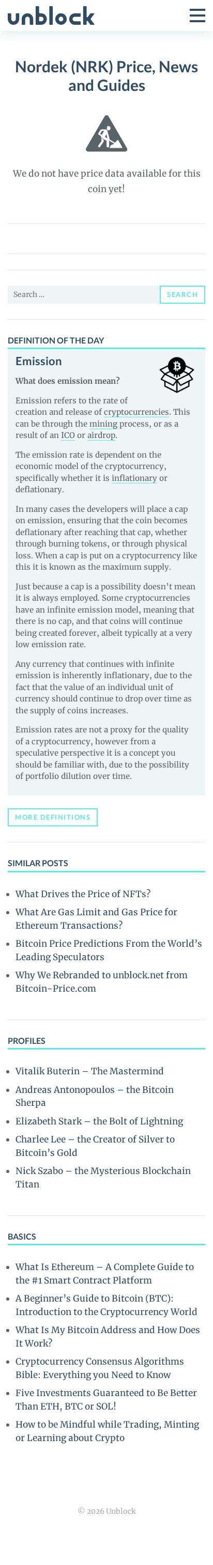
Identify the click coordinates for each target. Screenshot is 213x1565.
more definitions (52, 817)
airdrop (101, 435)
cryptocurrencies (136, 412)
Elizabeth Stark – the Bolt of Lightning (99, 1121)
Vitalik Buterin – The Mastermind (90, 1071)
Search (182, 294)
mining (103, 424)
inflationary (134, 478)
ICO (68, 435)
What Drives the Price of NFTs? (83, 894)
